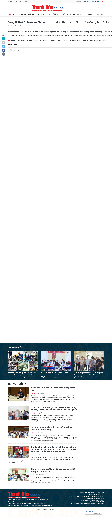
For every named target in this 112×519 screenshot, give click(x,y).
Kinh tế (37, 14)
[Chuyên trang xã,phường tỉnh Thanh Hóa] (100, 1)
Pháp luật (48, 14)
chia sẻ (3, 35)
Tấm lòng (89, 14)
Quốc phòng (72, 14)
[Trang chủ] (10, 14)
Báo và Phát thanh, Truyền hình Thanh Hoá (24, 495)
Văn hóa (59, 14)
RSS (103, 504)
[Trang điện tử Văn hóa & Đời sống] (98, 1)
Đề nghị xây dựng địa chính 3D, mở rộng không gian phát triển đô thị (52, 428)
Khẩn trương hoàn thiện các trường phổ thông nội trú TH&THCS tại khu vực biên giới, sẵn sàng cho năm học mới (88, 375)
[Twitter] (93, 1)
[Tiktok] (95, 1)
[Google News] (90, 1)
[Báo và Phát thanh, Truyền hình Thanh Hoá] (48, 8)
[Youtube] (87, 1)
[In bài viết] (3, 42)
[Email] (3, 38)
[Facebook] (85, 1)
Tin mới (28, 1)
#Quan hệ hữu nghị (75, 40)
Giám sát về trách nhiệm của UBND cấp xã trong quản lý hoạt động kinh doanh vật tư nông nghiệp (54, 408)
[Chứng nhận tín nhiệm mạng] (46, 510)
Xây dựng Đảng (22, 14)
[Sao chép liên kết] (3, 54)
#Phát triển (102, 40)
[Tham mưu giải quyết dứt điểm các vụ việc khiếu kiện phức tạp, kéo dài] (18, 475)
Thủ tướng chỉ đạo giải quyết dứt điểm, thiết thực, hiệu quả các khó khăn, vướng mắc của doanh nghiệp (23, 375)
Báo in (91, 8)
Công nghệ (79, 14)
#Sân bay (54, 40)
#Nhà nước (46, 40)
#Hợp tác (85, 40)
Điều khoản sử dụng (77, 504)
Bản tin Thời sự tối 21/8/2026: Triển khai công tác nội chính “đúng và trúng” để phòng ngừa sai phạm (55, 375)
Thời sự (15, 14)
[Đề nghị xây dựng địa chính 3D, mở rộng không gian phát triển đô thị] (18, 433)
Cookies (99, 504)
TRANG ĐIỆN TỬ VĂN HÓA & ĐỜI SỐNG (93, 10)
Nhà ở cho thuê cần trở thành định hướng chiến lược (53, 389)
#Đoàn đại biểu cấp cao (34, 40)
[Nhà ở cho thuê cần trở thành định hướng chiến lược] (18, 394)
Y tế (85, 14)
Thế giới (54, 14)
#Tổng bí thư (21, 40)
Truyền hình (83, 8)
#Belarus (13, 40)
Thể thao (65, 14)
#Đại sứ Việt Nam (63, 40)
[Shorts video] (103, 1)
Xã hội (42, 14)
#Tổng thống (94, 40)
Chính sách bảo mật (90, 504)
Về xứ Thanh (31, 14)
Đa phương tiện (99, 8)
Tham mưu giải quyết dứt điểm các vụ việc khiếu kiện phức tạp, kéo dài (53, 470)
